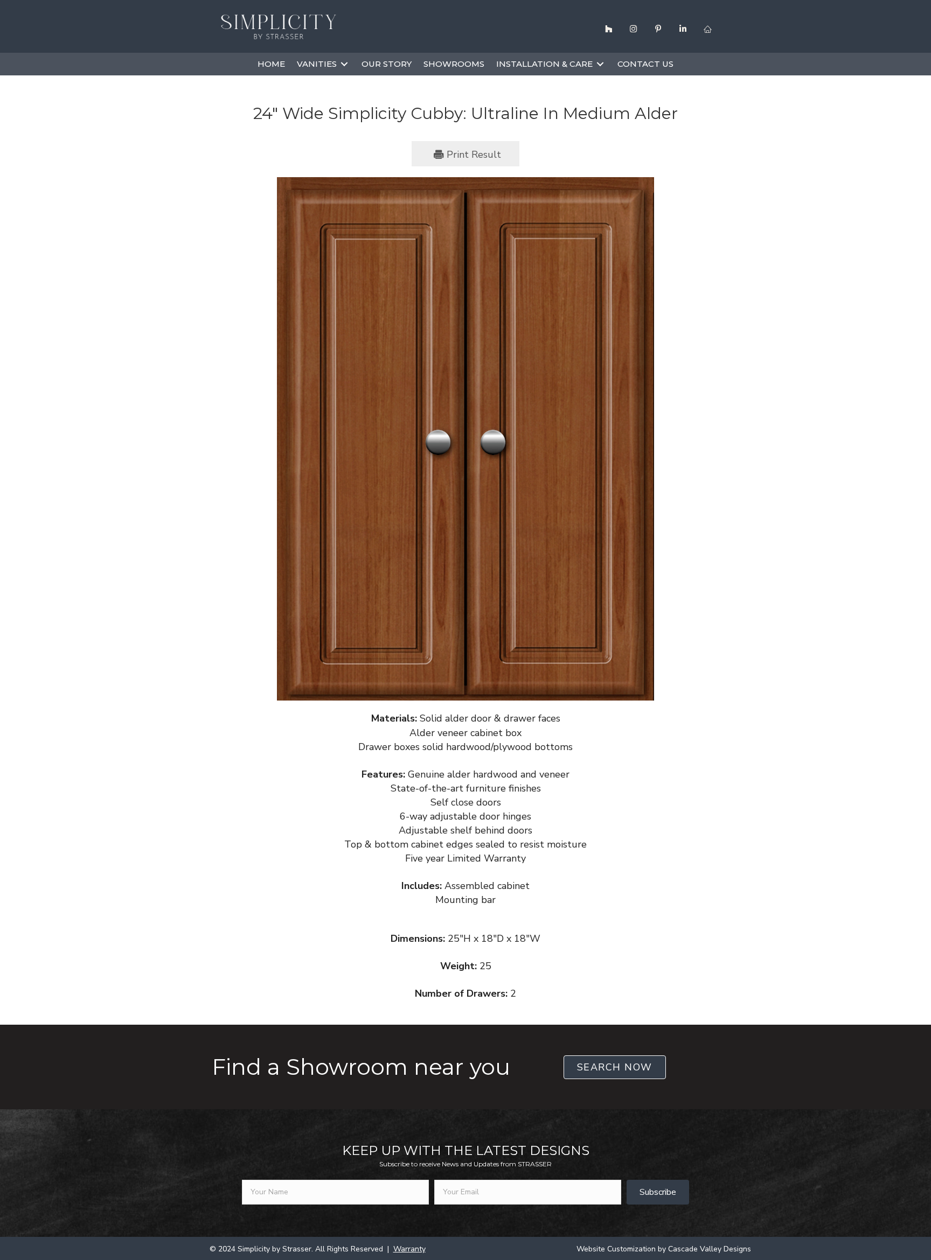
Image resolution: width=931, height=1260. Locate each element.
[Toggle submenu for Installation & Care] (600, 64)
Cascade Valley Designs (709, 1249)
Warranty (409, 1249)
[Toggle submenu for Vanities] (344, 64)
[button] (608, 29)
